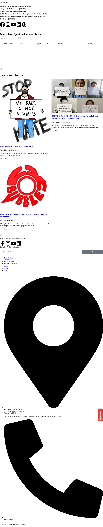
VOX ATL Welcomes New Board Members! (13, 11)
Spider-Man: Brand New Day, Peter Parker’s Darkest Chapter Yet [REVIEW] (23, 16)
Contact (89, 43)
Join (47, 43)
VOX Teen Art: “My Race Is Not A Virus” (17, 146)
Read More (3, 159)
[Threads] (24, 24)
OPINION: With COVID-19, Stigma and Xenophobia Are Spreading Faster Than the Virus (75, 117)
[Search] (20, 38)
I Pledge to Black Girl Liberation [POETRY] (13, 9)
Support (38, 43)
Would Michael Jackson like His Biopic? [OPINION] (15, 6)
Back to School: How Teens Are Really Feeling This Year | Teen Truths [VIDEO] (23, 14)
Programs (60, 43)
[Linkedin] (18, 24)
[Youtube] (13, 24)
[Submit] (92, 252)
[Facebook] (2, 24)
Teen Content (8, 43)
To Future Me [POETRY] (7, 19)
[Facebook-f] (2, 243)
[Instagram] (7, 24)
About (20, 43)
